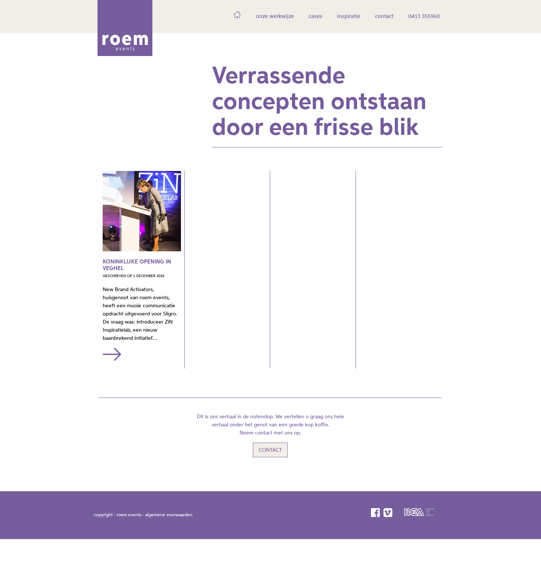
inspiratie (348, 16)
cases (315, 16)
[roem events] (125, 53)
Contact (270, 450)
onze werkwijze (275, 16)
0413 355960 (424, 16)
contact (384, 16)
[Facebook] (376, 512)
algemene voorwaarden (168, 515)
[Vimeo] (388, 512)
